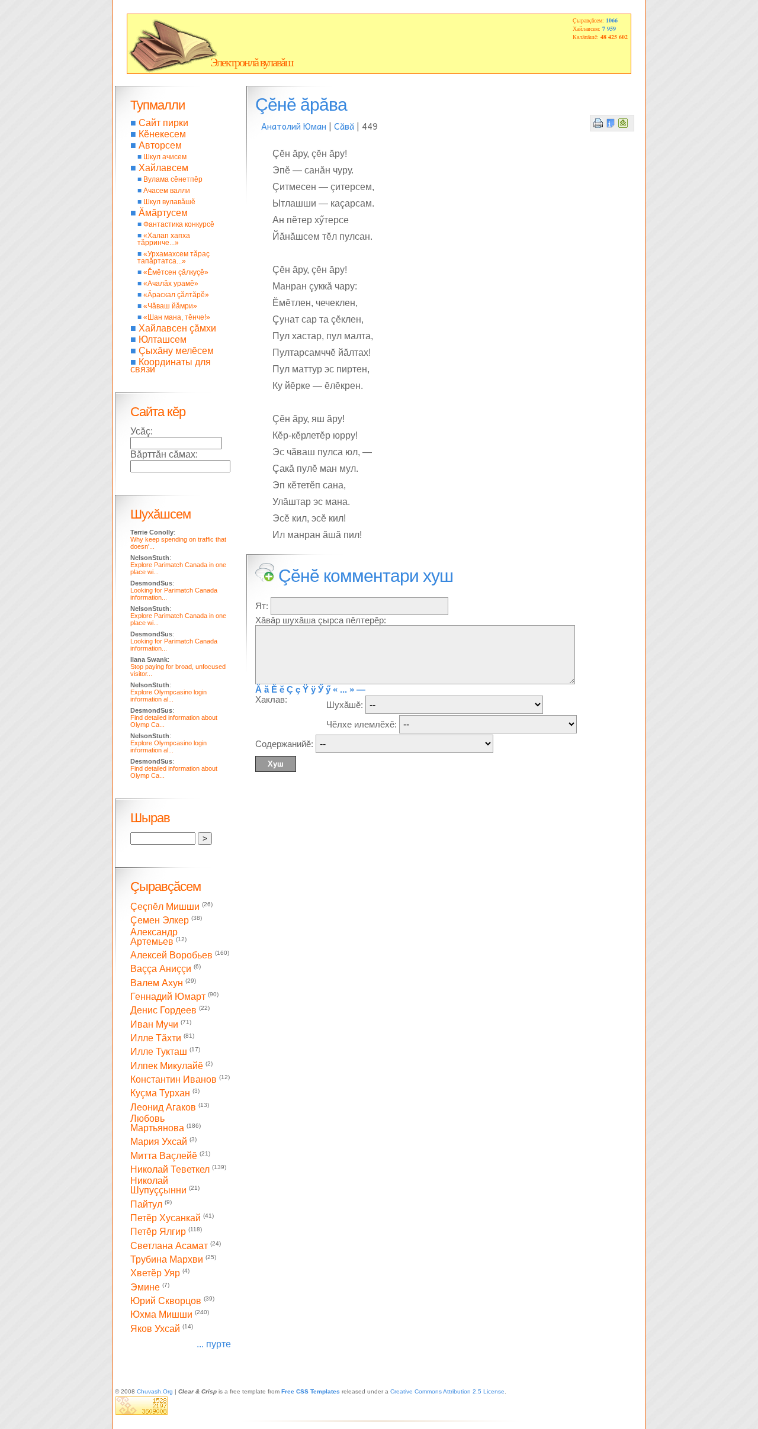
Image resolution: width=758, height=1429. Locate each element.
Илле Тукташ (158, 1052)
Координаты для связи (170, 365)
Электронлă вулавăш (251, 62)
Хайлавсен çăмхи (177, 328)
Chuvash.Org (155, 1391)
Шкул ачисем (165, 157)
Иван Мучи (154, 1024)
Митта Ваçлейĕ (163, 1156)
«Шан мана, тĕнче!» (176, 317)
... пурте (214, 1344)
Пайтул (146, 1204)
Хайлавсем (163, 168)
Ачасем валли (166, 190)
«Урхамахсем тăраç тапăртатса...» (173, 257)
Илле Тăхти (155, 1038)
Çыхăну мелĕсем (176, 351)
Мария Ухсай (158, 1142)
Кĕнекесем (162, 134)
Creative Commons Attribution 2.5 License (447, 1391)
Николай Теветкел (170, 1169)
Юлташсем (163, 339)
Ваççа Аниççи (160, 969)
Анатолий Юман (293, 126)
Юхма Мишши (161, 1315)
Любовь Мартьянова (157, 1123)
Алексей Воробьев (171, 955)
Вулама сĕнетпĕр (173, 179)
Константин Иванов (173, 1079)
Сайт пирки (163, 123)
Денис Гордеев (163, 1011)
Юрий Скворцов (165, 1301)
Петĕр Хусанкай (165, 1218)
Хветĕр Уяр (155, 1274)
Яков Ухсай (155, 1329)
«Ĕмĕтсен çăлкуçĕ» (175, 272)
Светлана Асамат (169, 1246)
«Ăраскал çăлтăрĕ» (176, 295)
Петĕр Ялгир (158, 1232)
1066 (612, 20)
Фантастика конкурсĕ (178, 224)
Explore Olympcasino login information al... (168, 695)
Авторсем (160, 145)
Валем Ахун (156, 983)
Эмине (145, 1287)
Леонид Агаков (163, 1107)
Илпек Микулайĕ (166, 1066)
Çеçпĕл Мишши (165, 907)
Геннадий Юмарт (167, 997)
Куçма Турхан (160, 1094)
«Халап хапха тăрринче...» (163, 239)
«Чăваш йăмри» (170, 306)
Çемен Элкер (159, 921)
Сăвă (344, 126)
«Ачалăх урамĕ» (170, 283)
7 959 (609, 28)
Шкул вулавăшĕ (169, 202)
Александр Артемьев (154, 937)
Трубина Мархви (166, 1259)
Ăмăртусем (163, 213)
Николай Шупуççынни (158, 1185)
